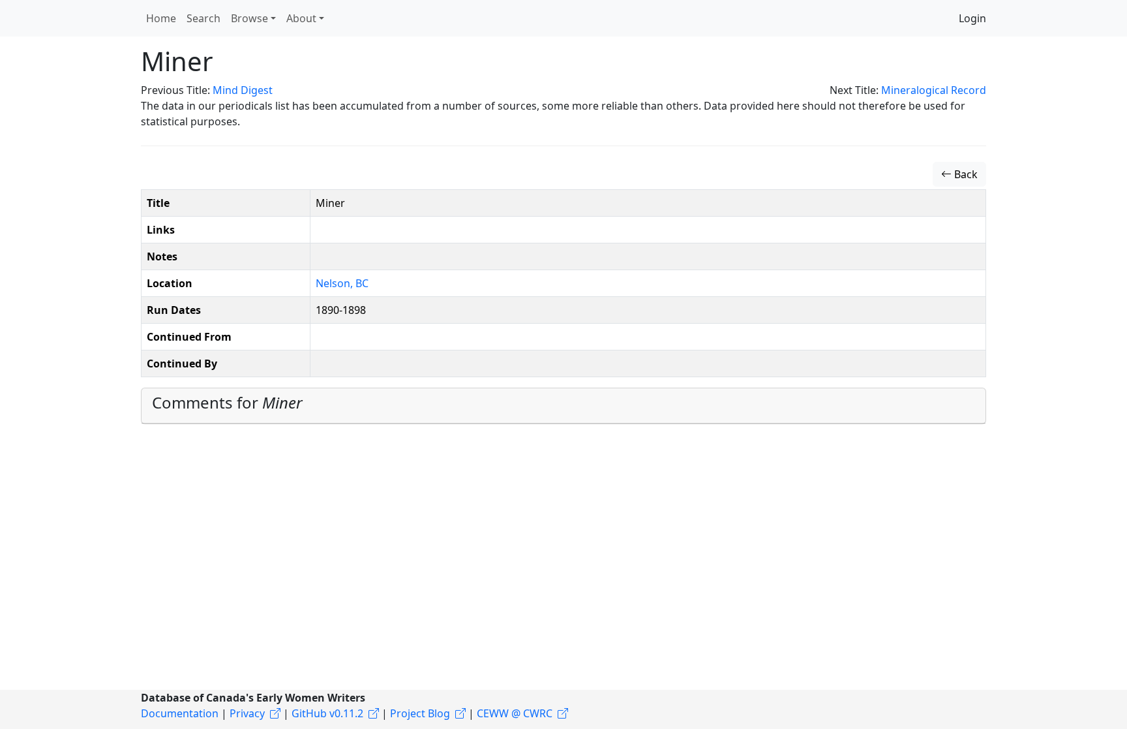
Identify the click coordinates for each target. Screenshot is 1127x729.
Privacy (247, 713)
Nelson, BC (342, 283)
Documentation (179, 713)
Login (972, 18)
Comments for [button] (227, 402)
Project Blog (420, 713)
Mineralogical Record (933, 90)
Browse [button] (249, 18)
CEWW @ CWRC (514, 713)
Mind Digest (243, 90)
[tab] (563, 406)
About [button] (301, 18)
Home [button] (161, 18)
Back (965, 174)
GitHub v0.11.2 (327, 713)
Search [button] (203, 18)
